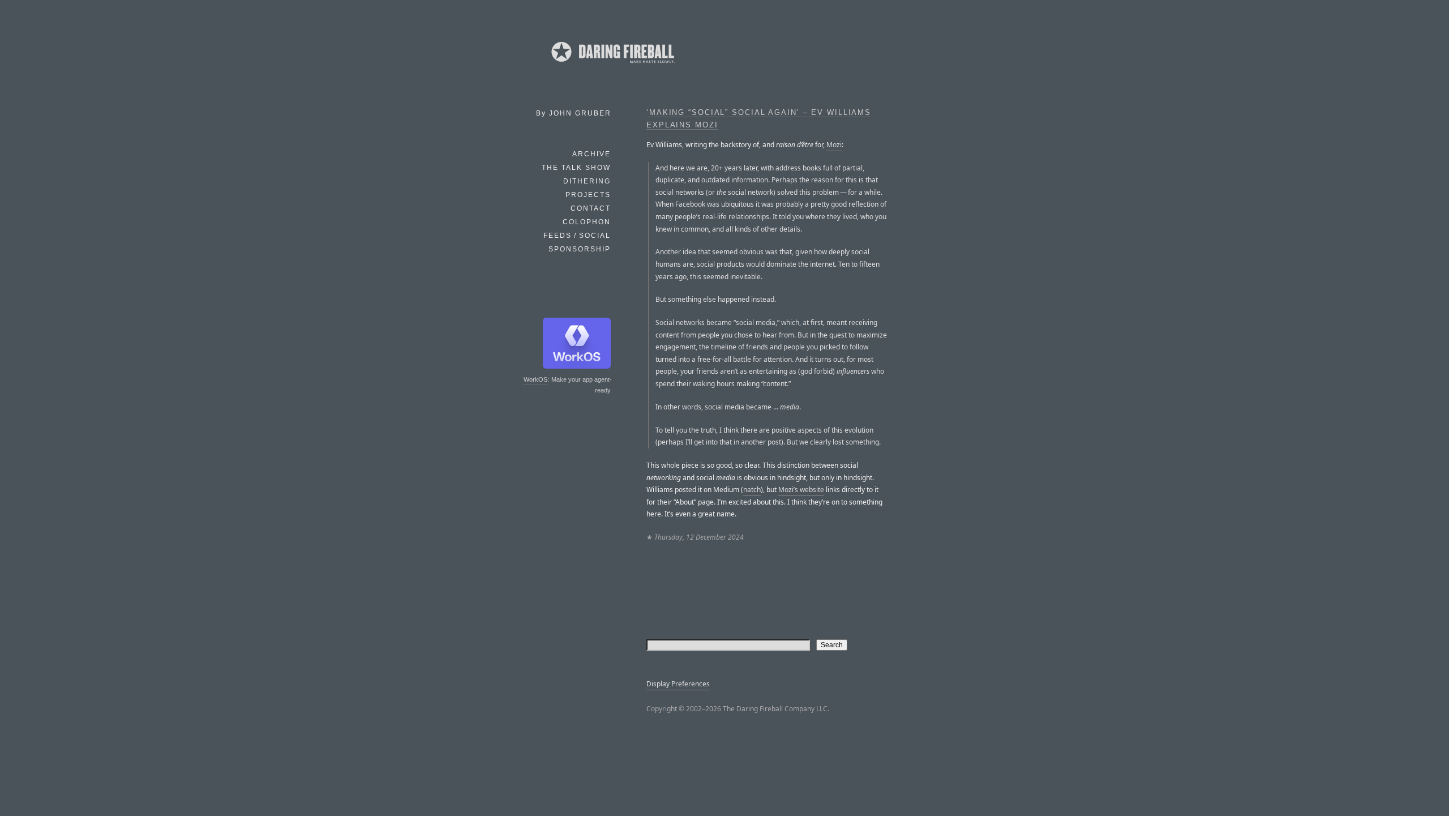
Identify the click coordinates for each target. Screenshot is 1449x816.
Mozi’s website (801, 489)
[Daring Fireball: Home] (612, 65)
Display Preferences (678, 684)
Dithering (587, 181)
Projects (588, 195)
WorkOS (535, 379)
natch (752, 489)
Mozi (834, 144)
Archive (591, 154)
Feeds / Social (577, 236)
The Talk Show (576, 168)
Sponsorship (579, 249)
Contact (591, 208)
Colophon (587, 222)
